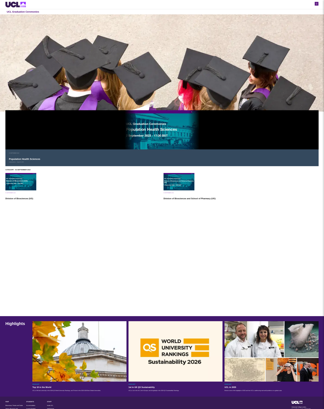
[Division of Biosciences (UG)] (82, 181)
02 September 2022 (14, 153)
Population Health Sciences (24, 159)
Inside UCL (50, 405)
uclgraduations (12, 162)
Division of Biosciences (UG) (19, 198)
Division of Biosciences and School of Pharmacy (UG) (190, 198)
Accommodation (30, 405)
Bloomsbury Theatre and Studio (14, 405)
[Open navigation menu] (317, 4)
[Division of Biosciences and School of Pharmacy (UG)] (241, 181)
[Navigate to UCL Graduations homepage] (162, 4)
